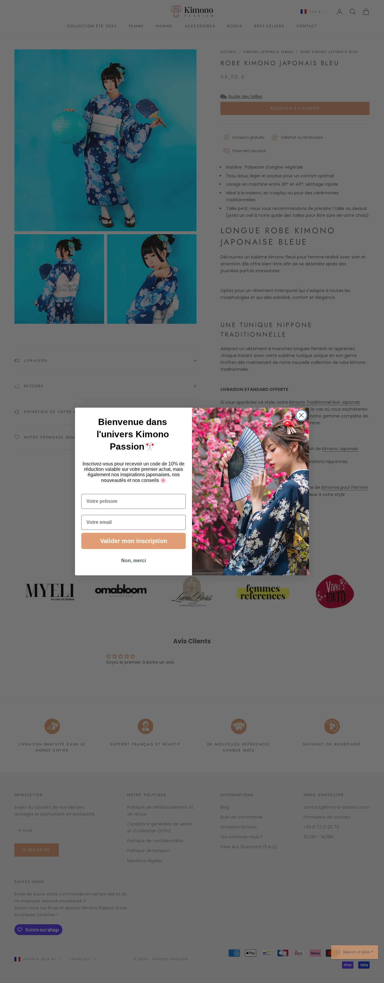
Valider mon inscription (133, 541)
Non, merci (133, 560)
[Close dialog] (301, 415)
